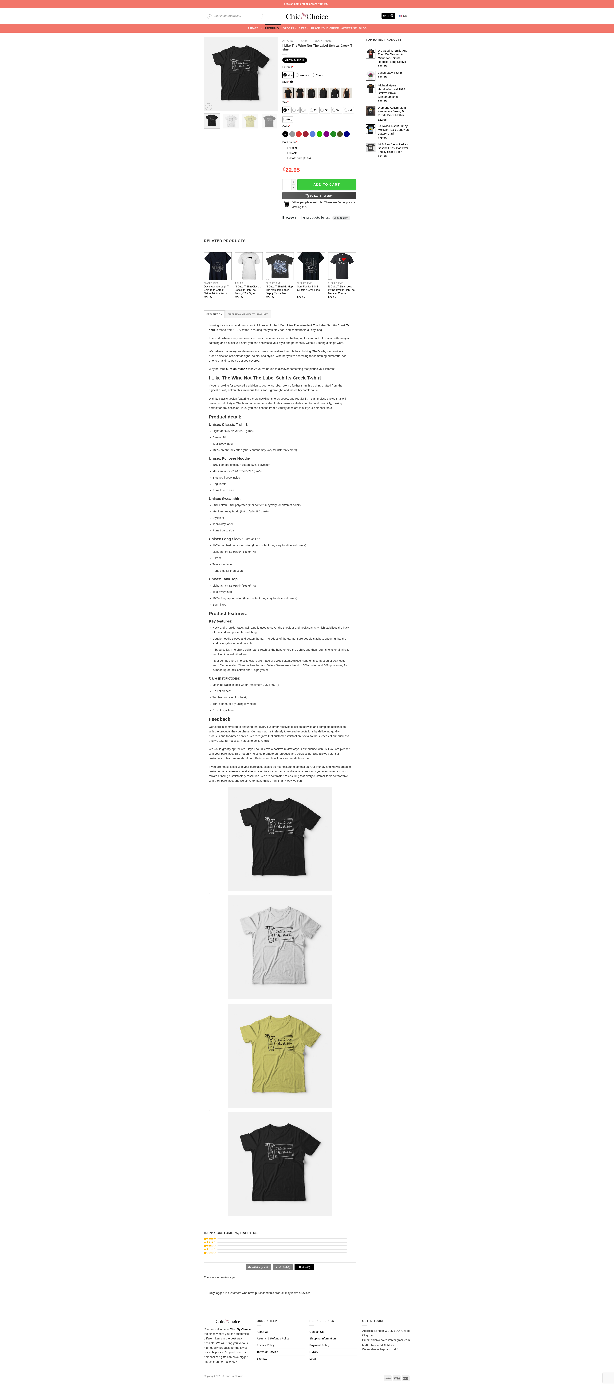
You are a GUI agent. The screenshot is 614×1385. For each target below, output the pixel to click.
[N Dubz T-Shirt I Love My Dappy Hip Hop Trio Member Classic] (342, 266)
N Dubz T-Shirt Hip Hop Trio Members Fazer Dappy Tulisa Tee (279, 290)
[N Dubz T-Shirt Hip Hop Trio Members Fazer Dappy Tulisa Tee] (280, 266)
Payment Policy (319, 1345)
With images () (259, 1267)
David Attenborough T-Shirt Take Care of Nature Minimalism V (216, 290)
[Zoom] (208, 106)
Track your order (325, 28)
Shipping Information (322, 1338)
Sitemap (262, 1358)
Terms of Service (267, 1352)
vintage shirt (341, 218)
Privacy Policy (266, 1345)
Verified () (284, 1267)
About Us (262, 1331)
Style (287, 82)
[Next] (272, 74)
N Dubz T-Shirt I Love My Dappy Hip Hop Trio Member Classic (341, 290)
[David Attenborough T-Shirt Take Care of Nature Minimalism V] (218, 266)
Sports (288, 28)
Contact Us (316, 1331)
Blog (362, 28)
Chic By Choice (240, 1329)
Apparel (254, 28)
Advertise (349, 28)
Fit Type (287, 67)
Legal (312, 1358)
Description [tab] (214, 314)
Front (293, 147)
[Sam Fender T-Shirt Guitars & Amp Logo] (311, 266)
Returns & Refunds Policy (273, 1338)
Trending (272, 28)
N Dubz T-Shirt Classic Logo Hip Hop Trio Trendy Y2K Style (248, 290)
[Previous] (209, 74)
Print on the (289, 142)
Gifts (302, 28)
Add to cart (326, 184)
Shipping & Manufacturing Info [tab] (248, 314)
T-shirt (303, 40)
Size (285, 102)
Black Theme (323, 40)
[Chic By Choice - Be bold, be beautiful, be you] (307, 15)
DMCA (313, 1352)
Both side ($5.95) (300, 158)
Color (286, 126)
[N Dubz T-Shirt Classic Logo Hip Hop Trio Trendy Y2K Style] (249, 266)
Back (293, 152)
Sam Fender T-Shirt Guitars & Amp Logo (308, 288)
